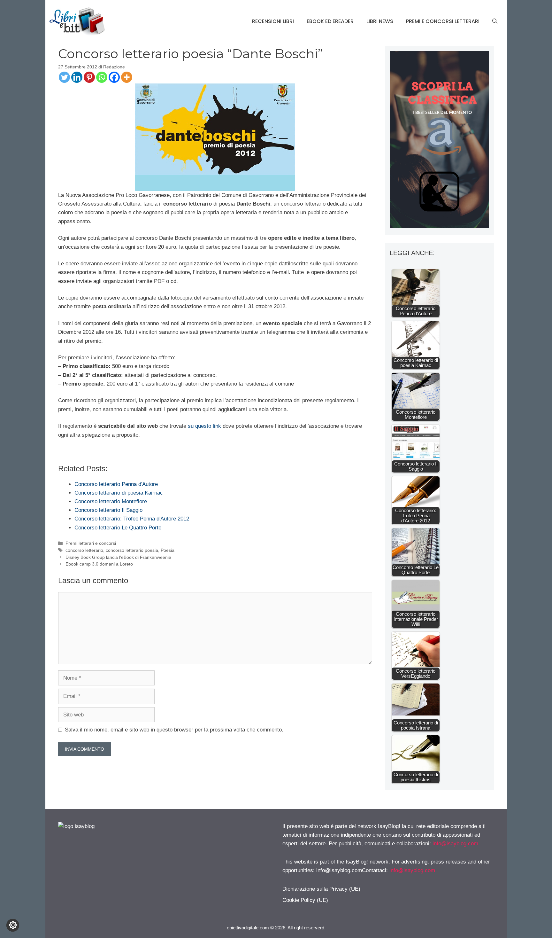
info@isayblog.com (455, 843)
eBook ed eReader (330, 21)
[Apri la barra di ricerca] (495, 21)
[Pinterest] (89, 77)
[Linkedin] (76, 77)
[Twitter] (64, 77)
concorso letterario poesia (132, 550)
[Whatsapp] (101, 77)
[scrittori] (439, 226)
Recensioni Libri (273, 21)
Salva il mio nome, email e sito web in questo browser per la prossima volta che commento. (174, 730)
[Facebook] (114, 77)
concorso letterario (84, 550)
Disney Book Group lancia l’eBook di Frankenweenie (118, 557)
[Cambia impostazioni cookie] (12, 925)
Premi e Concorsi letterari (442, 21)
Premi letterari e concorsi (90, 543)
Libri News (379, 21)
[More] (126, 77)
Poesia (167, 550)
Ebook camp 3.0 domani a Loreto (99, 564)
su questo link (205, 426)
